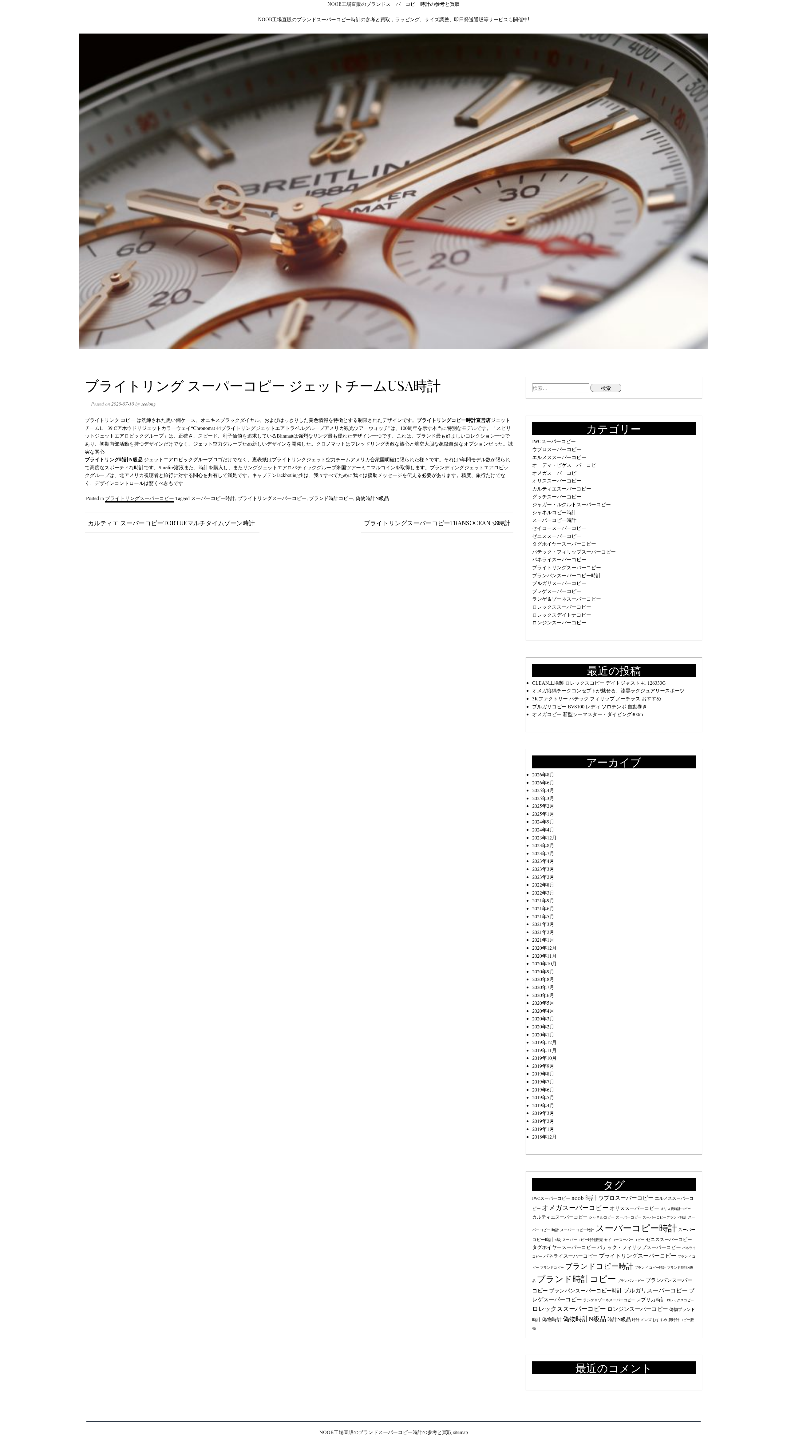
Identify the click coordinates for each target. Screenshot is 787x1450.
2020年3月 (543, 1018)
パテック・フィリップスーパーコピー (574, 551)
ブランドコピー (552, 1267)
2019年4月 (543, 1105)
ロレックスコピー (680, 1300)
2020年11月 (544, 955)
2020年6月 (543, 995)
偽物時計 (552, 1319)
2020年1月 (543, 1034)
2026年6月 (543, 782)
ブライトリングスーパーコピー (139, 498)
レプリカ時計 (651, 1299)
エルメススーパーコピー (559, 457)
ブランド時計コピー (331, 498)
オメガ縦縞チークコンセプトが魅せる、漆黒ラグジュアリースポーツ (608, 690)
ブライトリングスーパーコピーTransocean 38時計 (437, 523)
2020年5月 (543, 1002)
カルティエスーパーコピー (561, 488)
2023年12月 (544, 837)
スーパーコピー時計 (213, 498)
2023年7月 (543, 853)
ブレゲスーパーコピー (556, 591)
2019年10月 (544, 1058)
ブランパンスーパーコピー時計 (566, 575)
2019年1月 (543, 1129)
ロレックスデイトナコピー (561, 614)
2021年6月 (543, 908)
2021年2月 (543, 932)
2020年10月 (544, 963)
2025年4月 (543, 790)
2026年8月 (543, 774)
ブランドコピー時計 (599, 1266)
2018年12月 (544, 1136)
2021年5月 (543, 916)
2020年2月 (543, 1026)
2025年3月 (543, 798)
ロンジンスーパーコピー (559, 622)
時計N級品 (619, 1319)
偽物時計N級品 (372, 498)
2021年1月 (543, 939)
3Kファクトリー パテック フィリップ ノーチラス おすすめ (596, 698)
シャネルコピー (602, 1217)
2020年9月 (543, 971)
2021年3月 (543, 924)
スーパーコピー (629, 1217)
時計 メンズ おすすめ (649, 1319)
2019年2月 (543, 1121)
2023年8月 (543, 845)
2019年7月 (543, 1081)
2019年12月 (544, 1042)
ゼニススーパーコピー (556, 536)
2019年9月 (543, 1066)
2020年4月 (543, 1010)
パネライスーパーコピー (559, 559)
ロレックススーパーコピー (561, 606)
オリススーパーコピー (556, 480)
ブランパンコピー (630, 1281)
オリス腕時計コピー (675, 1209)
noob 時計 (584, 1197)
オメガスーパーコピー (556, 473)
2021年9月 (543, 900)
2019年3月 (543, 1113)
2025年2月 (543, 806)
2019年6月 (543, 1089)
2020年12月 (544, 947)
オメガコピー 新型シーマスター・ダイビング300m (587, 714)
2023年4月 (543, 861)
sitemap (460, 1432)
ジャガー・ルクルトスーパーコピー (571, 504)
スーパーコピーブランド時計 (665, 1217)
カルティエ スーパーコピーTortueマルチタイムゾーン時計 (171, 523)
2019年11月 (544, 1050)
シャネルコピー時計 (554, 512)
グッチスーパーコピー (556, 496)
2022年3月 (543, 892)
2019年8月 (543, 1073)
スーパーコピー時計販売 (582, 1239)
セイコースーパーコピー (559, 528)
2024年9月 (543, 821)
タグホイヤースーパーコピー (564, 543)
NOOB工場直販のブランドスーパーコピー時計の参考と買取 (393, 4)
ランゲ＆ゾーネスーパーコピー (566, 598)
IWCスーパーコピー (554, 441)
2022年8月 (543, 884)
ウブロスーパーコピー (556, 449)
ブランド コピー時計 (650, 1267)
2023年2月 (543, 877)
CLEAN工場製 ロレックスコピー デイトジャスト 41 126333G (599, 682)
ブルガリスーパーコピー (559, 583)
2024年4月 (543, 829)
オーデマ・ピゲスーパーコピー (566, 465)
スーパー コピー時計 (577, 1229)
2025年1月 (543, 814)
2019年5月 (543, 1097)
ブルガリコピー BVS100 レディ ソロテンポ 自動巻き (589, 706)
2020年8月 (543, 979)
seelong (148, 403)
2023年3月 (543, 869)
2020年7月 (543, 987)
